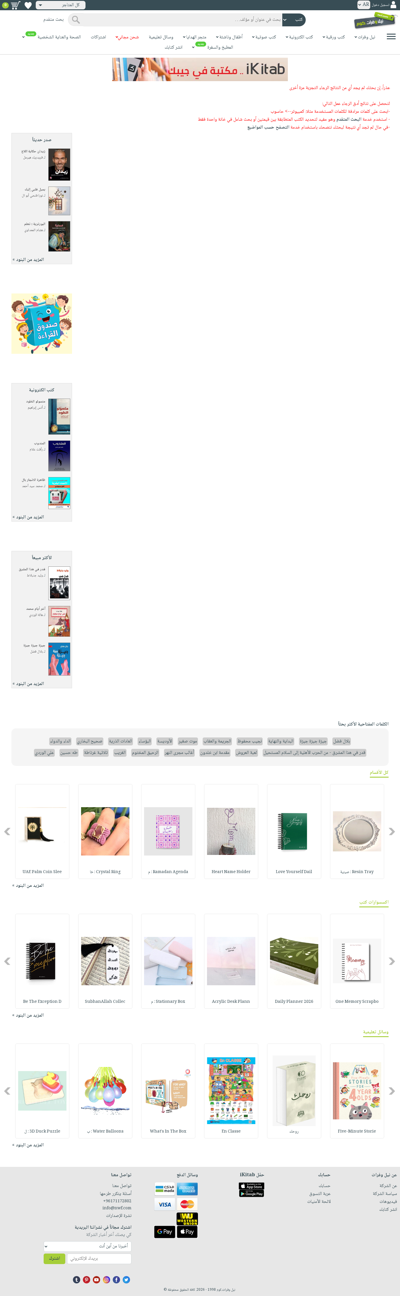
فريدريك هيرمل (33, 158)
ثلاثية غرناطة (96, 753)
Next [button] (7, 831)
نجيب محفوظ (249, 741)
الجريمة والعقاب (217, 741)
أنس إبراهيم (35, 408)
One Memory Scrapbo (357, 1001)
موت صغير (188, 741)
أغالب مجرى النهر (179, 753)
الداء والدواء (60, 741)
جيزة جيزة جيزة (34, 646)
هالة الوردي (36, 615)
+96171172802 (117, 1201)
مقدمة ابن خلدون (215, 753)
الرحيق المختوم (145, 753)
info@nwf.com (116, 1208)
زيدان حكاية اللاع (33, 151)
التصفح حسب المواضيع (268, 128)
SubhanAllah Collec (105, 1001)
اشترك (54, 1259)
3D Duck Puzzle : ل (42, 1131)
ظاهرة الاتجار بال (33, 480)
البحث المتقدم (348, 120)
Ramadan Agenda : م (168, 872)
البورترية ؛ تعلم (34, 224)
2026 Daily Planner (294, 1001)
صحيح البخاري (89, 741)
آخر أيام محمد (35, 609)
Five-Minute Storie (357, 1131)
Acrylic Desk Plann (231, 1001)
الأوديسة (164, 741)
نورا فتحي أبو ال (32, 196)
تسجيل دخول (380, 5)
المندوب (39, 443)
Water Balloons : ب (105, 1131)
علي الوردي (44, 753)
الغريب (120, 753)
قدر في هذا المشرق (32, 569)
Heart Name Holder (231, 872)
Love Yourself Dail (294, 872)
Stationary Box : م (168, 1001)
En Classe (231, 1131)
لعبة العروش (246, 753)
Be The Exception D (42, 1001)
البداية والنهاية (280, 741)
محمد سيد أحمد (32, 486)
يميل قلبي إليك (35, 190)
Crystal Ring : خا (105, 872)
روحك (294, 1131)
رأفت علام (36, 450)
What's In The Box (168, 1131)
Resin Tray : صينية (357, 872)
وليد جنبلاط (35, 576)
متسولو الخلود (35, 402)
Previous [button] (392, 831)
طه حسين (69, 753)
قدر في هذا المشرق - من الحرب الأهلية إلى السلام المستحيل (314, 753)
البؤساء (145, 741)
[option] (357, 831)
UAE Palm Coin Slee (42, 872)
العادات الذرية (120, 741)
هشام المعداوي (33, 230)
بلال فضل (36, 652)
